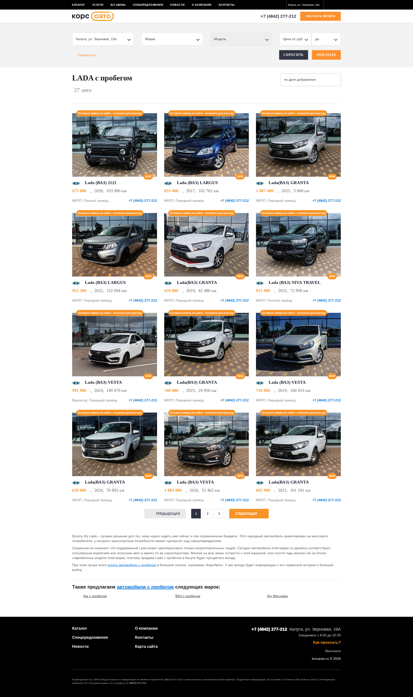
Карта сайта (146, 646)
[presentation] (151, 145)
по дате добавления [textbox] (300, 79)
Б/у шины (118, 4)
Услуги (97, 4)
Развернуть (87, 55)
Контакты (227, 4)
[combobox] (305, 5)
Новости (177, 4)
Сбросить (293, 55)
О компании (202, 4)
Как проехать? (327, 642)
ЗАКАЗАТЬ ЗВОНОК (321, 16)
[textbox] (305, 5)
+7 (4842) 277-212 (278, 16)
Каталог (78, 4)
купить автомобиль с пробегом (132, 565)
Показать (326, 55)
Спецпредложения (148, 4)
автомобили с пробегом (145, 587)
